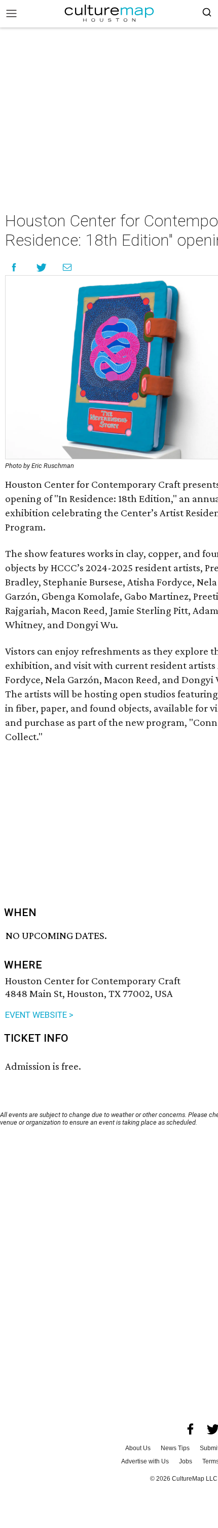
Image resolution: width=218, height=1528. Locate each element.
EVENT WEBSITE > (39, 1015)
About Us (138, 1448)
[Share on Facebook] (14, 267)
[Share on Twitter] (42, 267)
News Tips (175, 1448)
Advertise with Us (145, 1461)
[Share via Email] (67, 267)
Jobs (185, 1461)
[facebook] (191, 1429)
